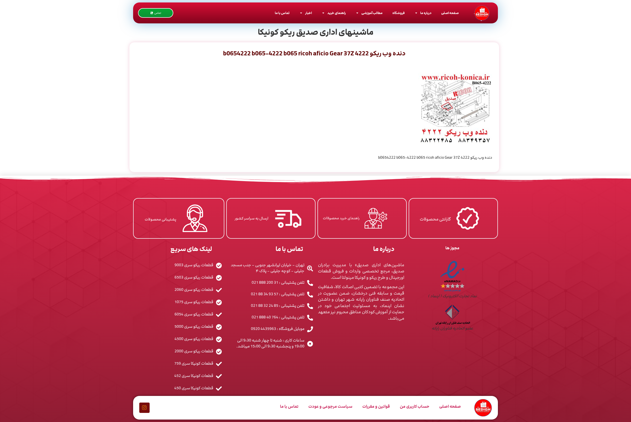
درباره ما (425, 13)
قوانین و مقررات (376, 406)
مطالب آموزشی (372, 13)
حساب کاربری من (414, 406)
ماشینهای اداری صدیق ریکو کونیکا (315, 32)
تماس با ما (282, 13)
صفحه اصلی (450, 13)
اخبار (308, 13)
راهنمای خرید (336, 13)
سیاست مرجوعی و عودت (330, 406)
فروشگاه (398, 13)
